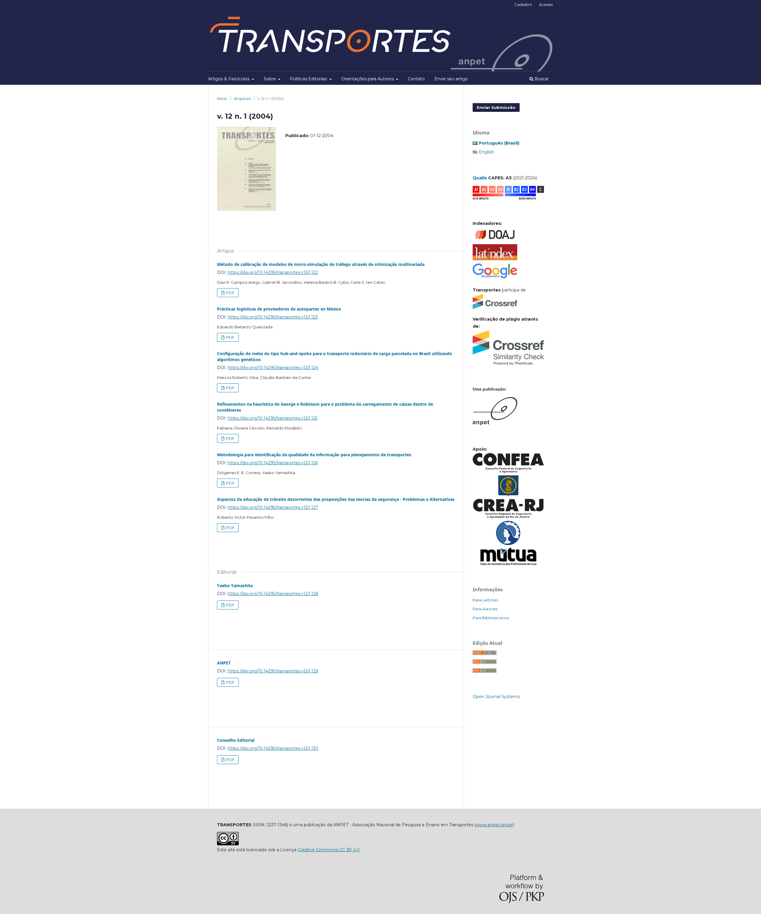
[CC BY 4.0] (228, 843)
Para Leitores (485, 600)
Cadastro (523, 4)
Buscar (541, 78)
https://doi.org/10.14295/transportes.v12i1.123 (273, 317)
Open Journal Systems (496, 696)
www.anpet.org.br (494, 824)
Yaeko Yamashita (235, 585)
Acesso (546, 4)
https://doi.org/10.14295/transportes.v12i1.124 (273, 367)
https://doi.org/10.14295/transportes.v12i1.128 (273, 593)
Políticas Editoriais (309, 78)
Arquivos (242, 98)
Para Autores (485, 608)
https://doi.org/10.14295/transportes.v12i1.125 (272, 418)
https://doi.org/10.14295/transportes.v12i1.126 (273, 462)
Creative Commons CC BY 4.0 (329, 849)
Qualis (480, 178)
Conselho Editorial (235, 740)
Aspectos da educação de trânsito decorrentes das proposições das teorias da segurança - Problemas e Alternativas (336, 499)
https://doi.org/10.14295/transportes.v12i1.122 (273, 272)
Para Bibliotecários (491, 617)
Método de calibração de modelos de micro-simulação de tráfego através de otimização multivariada (320, 264)
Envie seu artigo (451, 78)
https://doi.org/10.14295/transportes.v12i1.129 (273, 671)
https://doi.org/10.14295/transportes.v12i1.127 (273, 507)
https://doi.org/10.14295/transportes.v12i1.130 (273, 748)
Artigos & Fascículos (229, 78)
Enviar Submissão (496, 107)
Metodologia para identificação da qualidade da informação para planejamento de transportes (314, 454)
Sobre (270, 78)
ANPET (224, 663)
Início (222, 98)
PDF (230, 292)
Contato (416, 78)
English (486, 152)
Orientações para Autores (368, 78)
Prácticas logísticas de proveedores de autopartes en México (279, 309)
